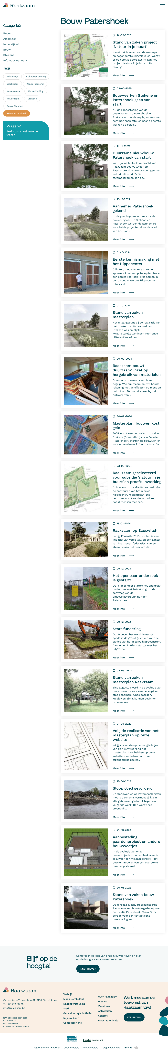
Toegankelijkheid (111, 1047)
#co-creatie (13, 91)
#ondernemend (35, 84)
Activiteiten (105, 1010)
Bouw (7, 49)
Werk (66, 1008)
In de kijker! (11, 44)
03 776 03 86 (15, 1004)
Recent (8, 33)
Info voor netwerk (15, 60)
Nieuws (102, 1001)
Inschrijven (88, 968)
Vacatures (104, 1006)
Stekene (8, 55)
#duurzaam (13, 98)
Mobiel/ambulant (73, 999)
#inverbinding (35, 91)
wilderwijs (12, 76)
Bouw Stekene (15, 106)
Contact (102, 1015)
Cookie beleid (71, 1047)
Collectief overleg (36, 76)
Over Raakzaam (107, 996)
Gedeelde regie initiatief (77, 1013)
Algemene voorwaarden (46, 1047)
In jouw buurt (71, 1018)
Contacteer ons (72, 1022)
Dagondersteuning (74, 1003)
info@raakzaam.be (14, 1008)
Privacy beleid (90, 1047)
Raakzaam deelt (108, 1020)
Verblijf (67, 994)
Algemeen (10, 38)
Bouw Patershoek (16, 113)
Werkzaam (12, 84)
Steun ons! (134, 1017)
